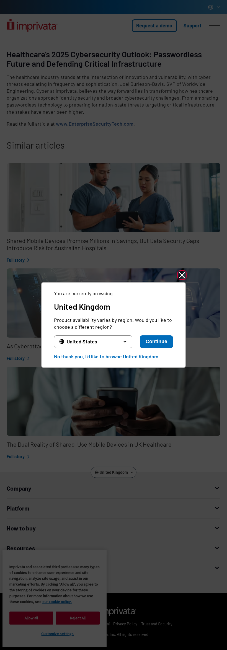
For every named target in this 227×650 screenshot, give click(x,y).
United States (82, 341)
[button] (181, 275)
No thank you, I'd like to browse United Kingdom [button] (106, 356)
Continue (156, 341)
